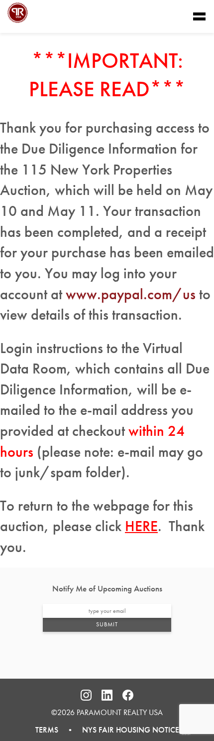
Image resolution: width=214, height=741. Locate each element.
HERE (141, 526)
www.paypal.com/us (131, 294)
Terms (46, 730)
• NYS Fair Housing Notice (118, 730)
